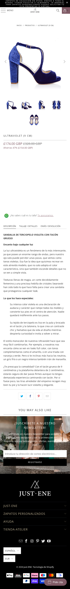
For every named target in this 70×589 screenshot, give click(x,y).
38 (22, 161)
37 (14, 161)
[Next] (64, 61)
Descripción (9, 226)
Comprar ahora (35, 182)
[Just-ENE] (35, 10)
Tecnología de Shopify (43, 566)
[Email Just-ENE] (20, 541)
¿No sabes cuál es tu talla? (32, 215)
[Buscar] (58, 10)
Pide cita (58, 582)
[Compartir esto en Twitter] (21, 396)
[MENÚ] (1, 10)
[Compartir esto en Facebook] (30, 396)
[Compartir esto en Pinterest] (38, 396)
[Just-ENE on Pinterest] (37, 541)
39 (30, 161)
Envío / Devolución (50, 226)
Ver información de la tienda (20, 205)
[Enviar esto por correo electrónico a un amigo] (47, 396)
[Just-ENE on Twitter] (43, 541)
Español (10, 550)
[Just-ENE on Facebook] (26, 541)
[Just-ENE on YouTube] (49, 541)
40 (38, 161)
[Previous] (5, 61)
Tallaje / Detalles (28, 226)
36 (7, 161)
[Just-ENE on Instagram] (32, 541)
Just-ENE (28, 566)
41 (46, 161)
